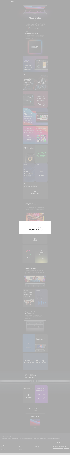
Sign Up (41, 227)
